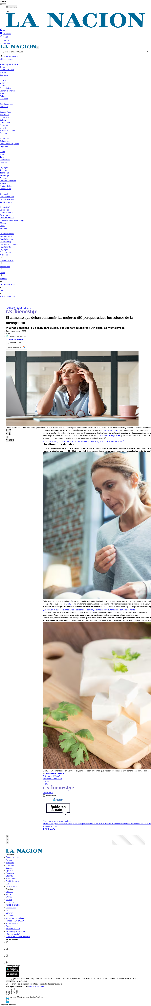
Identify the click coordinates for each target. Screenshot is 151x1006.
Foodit (5, 37)
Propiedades (5, 88)
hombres (106, 430)
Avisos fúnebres (6, 212)
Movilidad (4, 93)
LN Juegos (4, 167)
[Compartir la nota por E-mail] (12, 440)
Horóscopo (4, 175)
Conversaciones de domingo (12, 220)
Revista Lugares (6, 239)
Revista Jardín (5, 247)
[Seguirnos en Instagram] (7, 956)
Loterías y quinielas (8, 181)
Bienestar (4, 125)
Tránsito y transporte (9, 64)
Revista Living (5, 241)
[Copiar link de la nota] (7, 437)
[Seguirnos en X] (7, 949)
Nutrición (26, 308)
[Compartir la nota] (7, 433)
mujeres (114, 430)
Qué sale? (4, 194)
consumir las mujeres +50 (110, 435)
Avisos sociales (6, 215)
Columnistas (5, 141)
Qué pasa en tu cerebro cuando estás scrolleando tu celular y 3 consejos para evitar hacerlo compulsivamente (89, 610)
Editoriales (4, 138)
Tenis (2, 157)
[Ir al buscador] (8, 11)
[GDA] (12, 994)
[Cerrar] (37, 47)
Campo (3, 85)
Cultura (3, 120)
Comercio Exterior (7, 91)
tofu (70, 604)
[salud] (21, 314)
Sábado (3, 223)
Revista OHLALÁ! (7, 233)
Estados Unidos (6, 104)
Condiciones (34, 986)
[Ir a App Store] (12, 976)
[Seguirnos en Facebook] (7, 942)
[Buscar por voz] (148, 52)
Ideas (2, 225)
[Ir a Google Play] (12, 971)
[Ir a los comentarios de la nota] (10, 430)
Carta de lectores (7, 218)
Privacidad (43, 986)
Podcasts (4, 183)
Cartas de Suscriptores (9, 144)
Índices (3, 96)
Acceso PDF (5, 207)
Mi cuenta (7, 43)
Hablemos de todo (7, 130)
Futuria (3, 80)
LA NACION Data (7, 69)
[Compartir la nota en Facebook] (7, 440)
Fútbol (2, 151)
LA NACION (11, 308)
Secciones (7, 33)
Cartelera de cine (7, 196)
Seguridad (4, 114)
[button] (75, 171)
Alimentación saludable (52, 779)
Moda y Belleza (6, 186)
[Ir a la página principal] (75, 27)
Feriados (3, 178)
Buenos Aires (5, 112)
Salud (19, 308)
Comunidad (5, 122)
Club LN (6, 40)
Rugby (2, 154)
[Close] (7, 836)
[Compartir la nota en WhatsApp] (10, 433)
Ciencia (3, 128)
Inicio (5, 30)
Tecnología (4, 173)
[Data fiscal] (7, 1002)
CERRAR (3, 1)
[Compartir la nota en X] (10, 440)
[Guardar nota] (7, 430)
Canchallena (5, 159)
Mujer (47, 784)
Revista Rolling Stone (8, 244)
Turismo (3, 170)
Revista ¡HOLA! (6, 236)
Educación (4, 117)
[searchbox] (74, 51)
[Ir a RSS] (7, 963)
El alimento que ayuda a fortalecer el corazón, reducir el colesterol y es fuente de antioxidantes (82, 441)
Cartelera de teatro (8, 199)
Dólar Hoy (4, 83)
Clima (2, 67)
